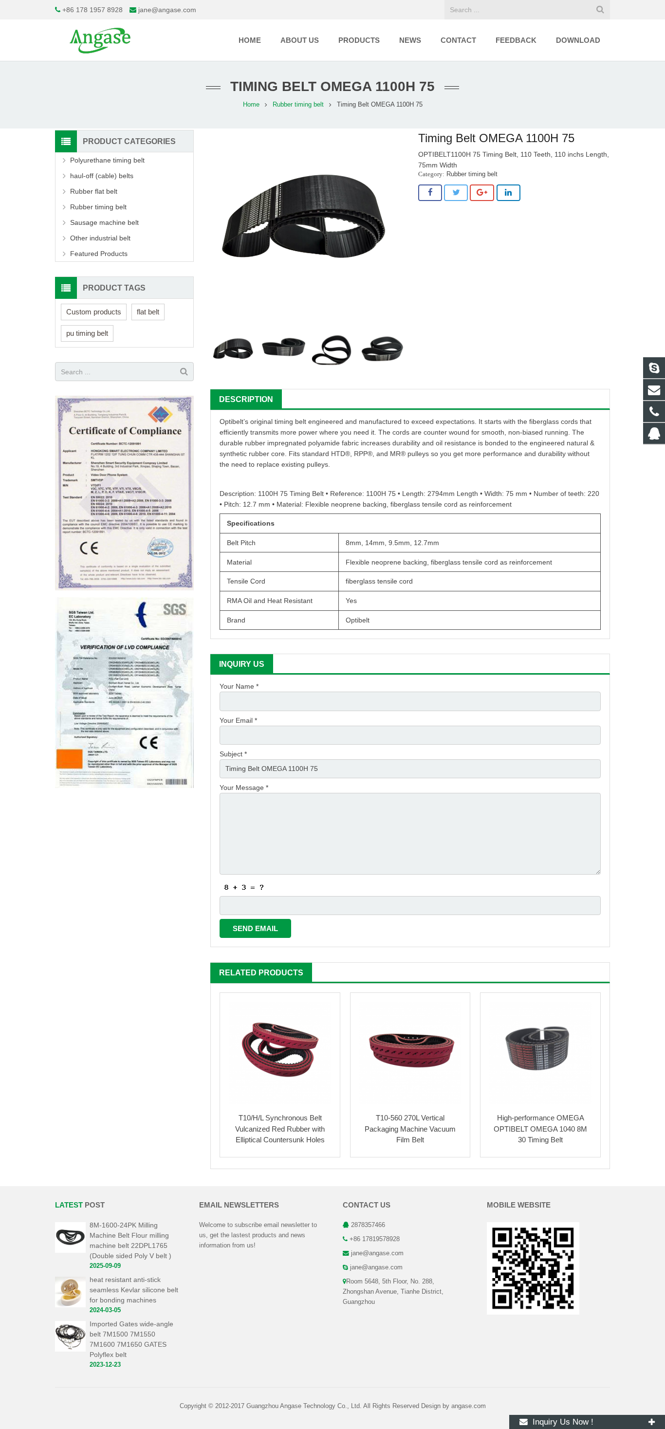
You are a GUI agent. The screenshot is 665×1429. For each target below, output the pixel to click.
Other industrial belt (100, 238)
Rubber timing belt (298, 104)
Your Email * (238, 720)
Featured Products (99, 253)
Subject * (233, 754)
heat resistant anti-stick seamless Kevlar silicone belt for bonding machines (134, 1290)
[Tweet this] (456, 192)
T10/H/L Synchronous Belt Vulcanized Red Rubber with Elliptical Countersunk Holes (280, 1129)
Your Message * (244, 787)
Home (251, 104)
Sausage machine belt (104, 222)
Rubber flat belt (93, 191)
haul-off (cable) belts (101, 176)
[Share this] (430, 192)
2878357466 (368, 1225)
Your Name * (239, 686)
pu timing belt (87, 333)
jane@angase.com (167, 10)
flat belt (148, 312)
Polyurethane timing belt (107, 160)
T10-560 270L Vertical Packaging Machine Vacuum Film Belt (410, 1129)
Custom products (93, 312)
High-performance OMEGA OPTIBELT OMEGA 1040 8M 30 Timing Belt (540, 1129)
